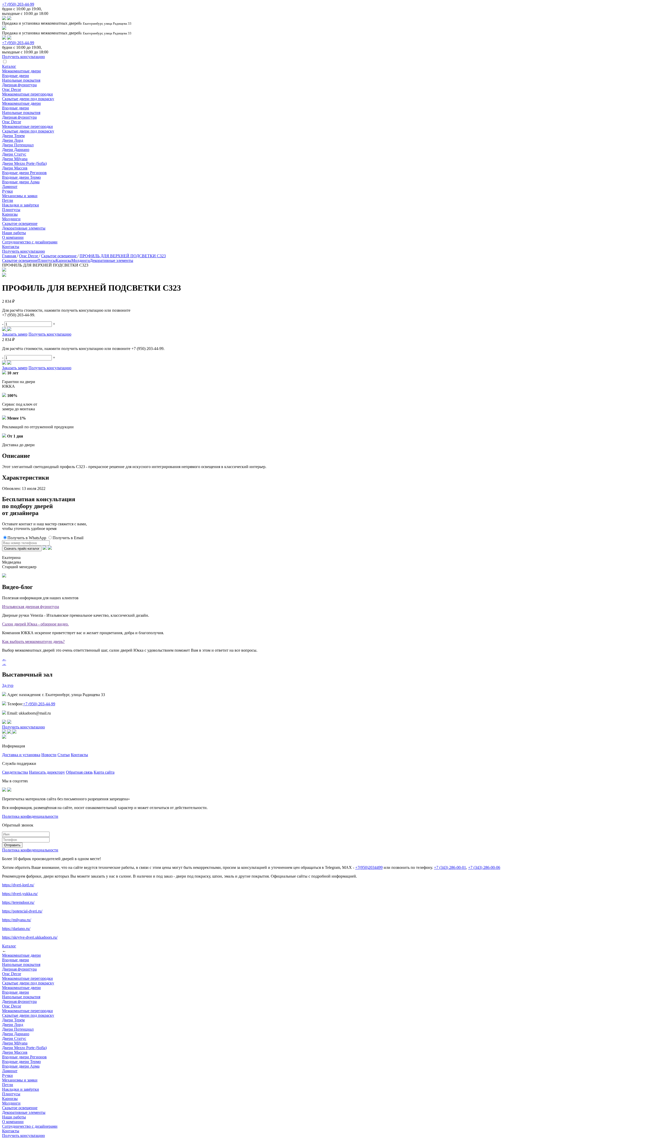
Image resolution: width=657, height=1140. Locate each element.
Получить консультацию (23, 251)
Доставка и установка (21, 755)
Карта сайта (104, 772)
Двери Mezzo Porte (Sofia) (24, 163)
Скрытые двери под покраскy (28, 99)
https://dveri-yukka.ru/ (20, 893)
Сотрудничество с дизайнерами (29, 242)
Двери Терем (13, 136)
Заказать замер (14, 334)
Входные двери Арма (21, 182)
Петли (7, 200)
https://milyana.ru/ (16, 920)
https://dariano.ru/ (16, 928)
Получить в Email (68, 538)
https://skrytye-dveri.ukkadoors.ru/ (29, 937)
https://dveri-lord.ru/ (18, 885)
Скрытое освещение (19, 223)
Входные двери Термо (21, 177)
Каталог (9, 66)
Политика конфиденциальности (30, 816)
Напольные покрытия (21, 80)
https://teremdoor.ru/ (18, 902)
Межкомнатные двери (21, 71)
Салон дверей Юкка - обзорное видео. (35, 624)
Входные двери (15, 75)
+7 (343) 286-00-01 (450, 867)
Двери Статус (14, 154)
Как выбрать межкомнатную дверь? (33, 641)
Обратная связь (79, 772)
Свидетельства (15, 772)
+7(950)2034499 (369, 867)
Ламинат (9, 186)
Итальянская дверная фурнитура (30, 606)
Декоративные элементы (23, 228)
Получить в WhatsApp (26, 538)
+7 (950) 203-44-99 (18, 4)
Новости (48, 755)
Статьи (63, 755)
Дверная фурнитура (19, 85)
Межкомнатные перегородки (27, 94)
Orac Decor (11, 89)
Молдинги (11, 219)
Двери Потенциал (18, 145)
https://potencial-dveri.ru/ (22, 911)
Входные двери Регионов (24, 172)
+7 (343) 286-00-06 (484, 867)
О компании (13, 237)
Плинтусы (11, 209)
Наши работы (14, 233)
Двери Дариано (15, 149)
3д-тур (7, 685)
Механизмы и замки (19, 196)
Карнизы (10, 214)
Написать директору (47, 772)
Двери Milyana (14, 159)
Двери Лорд (12, 140)
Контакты (10, 246)
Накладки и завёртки (20, 205)
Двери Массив (14, 168)
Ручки (7, 191)
